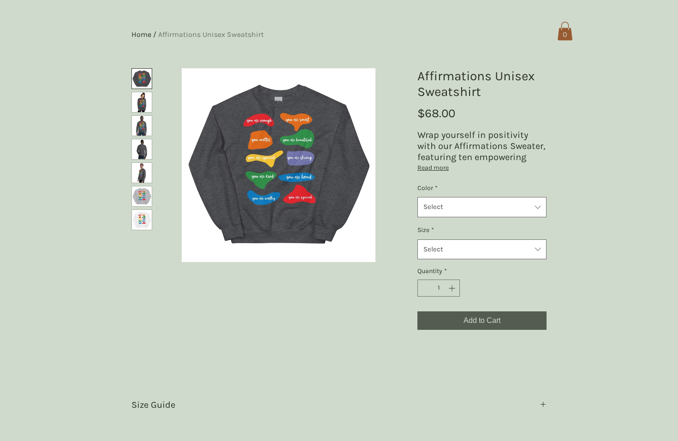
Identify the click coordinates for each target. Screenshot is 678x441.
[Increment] (452, 288)
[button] (565, 31)
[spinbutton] (438, 288)
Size (425, 230)
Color (427, 188)
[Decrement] (424, 288)
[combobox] (482, 207)
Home (141, 34)
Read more (433, 168)
